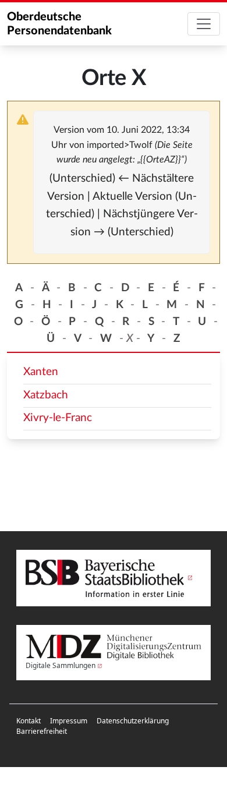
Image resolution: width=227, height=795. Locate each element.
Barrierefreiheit (41, 731)
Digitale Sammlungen (60, 665)
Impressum (68, 721)
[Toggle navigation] (203, 24)
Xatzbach (45, 395)
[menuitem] (28, 721)
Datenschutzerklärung (133, 721)
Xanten (40, 371)
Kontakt (28, 721)
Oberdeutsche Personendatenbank (59, 24)
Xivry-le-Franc (57, 417)
